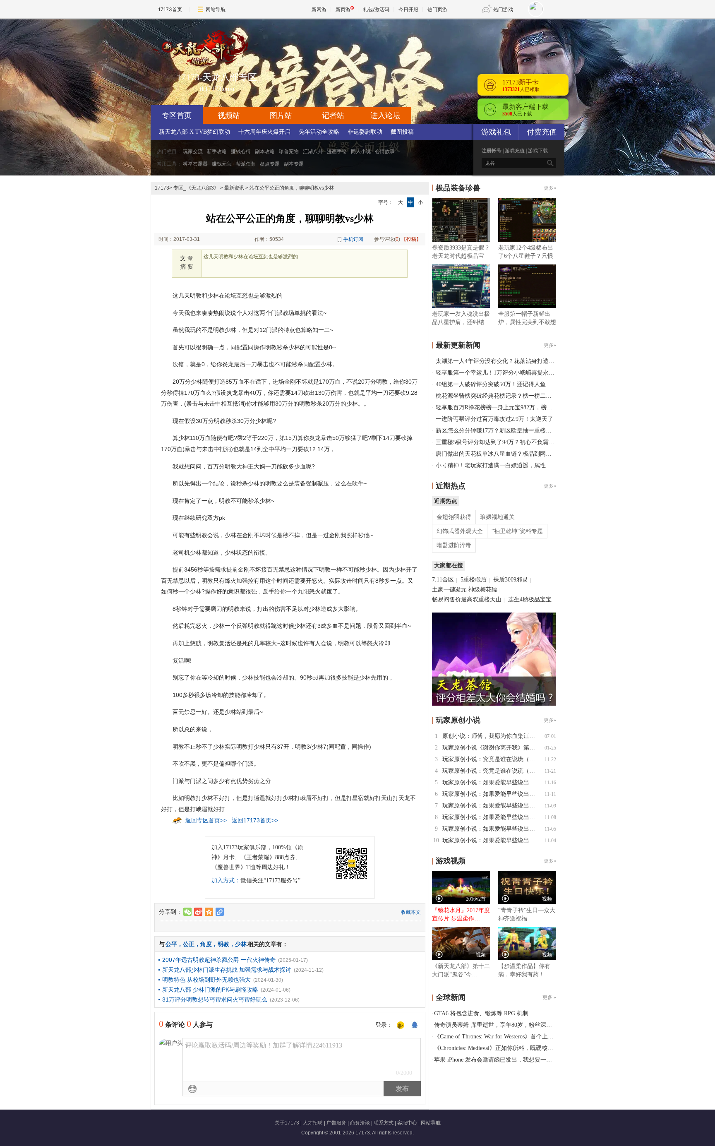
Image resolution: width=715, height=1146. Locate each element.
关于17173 (287, 1123)
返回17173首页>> (255, 820)
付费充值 (542, 132)
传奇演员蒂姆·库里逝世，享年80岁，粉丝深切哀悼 (499, 1025)
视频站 (229, 115)
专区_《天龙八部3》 (196, 188)
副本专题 (294, 164)
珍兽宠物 (289, 151)
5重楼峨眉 (474, 580)
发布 (402, 1088)
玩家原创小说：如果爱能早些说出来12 (491, 782)
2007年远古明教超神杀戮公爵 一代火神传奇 (219, 959)
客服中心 (407, 1123)
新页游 (343, 9)
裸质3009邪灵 (510, 580)
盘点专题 (270, 164)
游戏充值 (515, 151)
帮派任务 (246, 164)
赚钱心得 (241, 151)
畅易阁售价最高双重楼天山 (466, 599)
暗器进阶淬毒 (454, 545)
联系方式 (383, 1123)
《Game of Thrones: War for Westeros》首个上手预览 (499, 1036)
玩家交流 (193, 151)
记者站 (333, 115)
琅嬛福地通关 (497, 517)
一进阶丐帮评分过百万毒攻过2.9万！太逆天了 (494, 419)
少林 (241, 944)
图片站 (281, 115)
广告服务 (336, 1123)
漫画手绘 (337, 151)
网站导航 (216, 9)
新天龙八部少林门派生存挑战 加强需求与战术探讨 (226, 969)
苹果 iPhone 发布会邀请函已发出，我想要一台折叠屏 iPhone (510, 1060)
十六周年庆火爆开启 (264, 132)
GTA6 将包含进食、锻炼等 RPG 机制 (481, 1013)
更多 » (549, 997)
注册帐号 (491, 151)
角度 (206, 944)
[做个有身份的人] (400, 1025)
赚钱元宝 (222, 164)
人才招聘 (313, 1123)
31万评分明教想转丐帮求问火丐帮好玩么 (214, 999)
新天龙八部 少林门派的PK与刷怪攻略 (210, 989)
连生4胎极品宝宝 (530, 599)
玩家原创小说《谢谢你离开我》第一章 (491, 748)
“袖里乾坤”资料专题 (517, 531)
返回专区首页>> (206, 820)
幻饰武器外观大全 (460, 531)
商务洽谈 (360, 1123)
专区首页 (177, 115)
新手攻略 (217, 151)
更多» (550, 188)
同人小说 (361, 151)
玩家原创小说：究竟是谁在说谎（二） (491, 759)
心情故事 (385, 151)
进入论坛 (385, 115)
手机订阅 (353, 239)
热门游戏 (503, 9)
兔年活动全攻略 (319, 132)
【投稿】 (411, 239)
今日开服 (408, 9)
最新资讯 (234, 188)
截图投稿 (402, 132)
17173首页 (170, 9)
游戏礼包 (496, 132)
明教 (223, 944)
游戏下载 (538, 151)
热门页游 (437, 9)
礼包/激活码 (376, 9)
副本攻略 (265, 151)
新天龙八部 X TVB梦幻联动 (194, 132)
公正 (188, 944)
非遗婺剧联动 (365, 132)
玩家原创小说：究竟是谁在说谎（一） (491, 771)
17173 (162, 188)
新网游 (319, 9)
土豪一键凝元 (449, 589)
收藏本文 (411, 912)
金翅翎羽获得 (454, 517)
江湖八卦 (313, 151)
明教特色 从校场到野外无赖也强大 (206, 979)
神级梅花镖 (482, 589)
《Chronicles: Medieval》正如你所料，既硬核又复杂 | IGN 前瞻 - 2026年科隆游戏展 (539, 1048)
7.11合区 (443, 580)
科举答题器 (195, 164)
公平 (171, 944)
